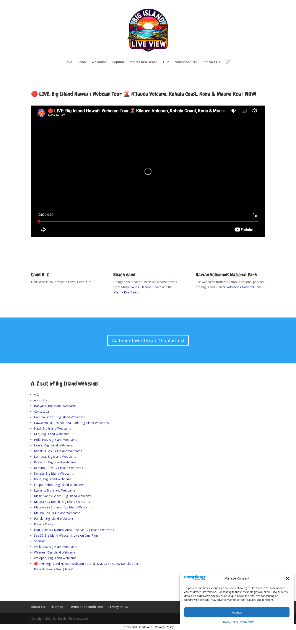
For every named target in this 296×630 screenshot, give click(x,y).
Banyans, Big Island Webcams (55, 406)
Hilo (166, 62)
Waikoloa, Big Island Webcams (55, 547)
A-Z (69, 62)
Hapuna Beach (151, 287)
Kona (82, 62)
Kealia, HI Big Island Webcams (55, 462)
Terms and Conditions (86, 607)
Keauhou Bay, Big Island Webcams (58, 468)
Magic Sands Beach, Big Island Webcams (63, 496)
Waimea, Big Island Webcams (55, 552)
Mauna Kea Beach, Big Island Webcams (62, 502)
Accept (237, 612)
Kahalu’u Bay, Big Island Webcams (58, 451)
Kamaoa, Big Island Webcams (55, 456)
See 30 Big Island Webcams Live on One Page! (66, 535)
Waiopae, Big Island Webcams (55, 558)
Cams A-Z (40, 274)
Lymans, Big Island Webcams (54, 490)
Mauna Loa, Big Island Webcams (57, 513)
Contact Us (211, 62)
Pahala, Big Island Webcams (54, 518)
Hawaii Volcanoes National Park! (238, 287)
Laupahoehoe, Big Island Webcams (59, 485)
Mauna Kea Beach (144, 62)
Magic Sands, (131, 287)
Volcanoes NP (186, 62)
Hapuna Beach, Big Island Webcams (59, 417)
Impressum (247, 622)
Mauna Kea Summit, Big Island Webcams (63, 507)
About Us (40, 400)
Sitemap (40, 541)
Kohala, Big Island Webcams (54, 473)
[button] (287, 578)
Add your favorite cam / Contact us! (148, 340)
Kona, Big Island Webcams (53, 479)
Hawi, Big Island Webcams (52, 428)
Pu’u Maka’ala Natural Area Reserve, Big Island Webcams (74, 530)
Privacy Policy (230, 622)
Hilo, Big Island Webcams (52, 434)
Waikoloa (98, 62)
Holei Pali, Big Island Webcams (55, 440)
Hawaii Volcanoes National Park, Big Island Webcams (71, 423)
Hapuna (118, 62)
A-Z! (88, 282)
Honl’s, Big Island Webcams (53, 445)
